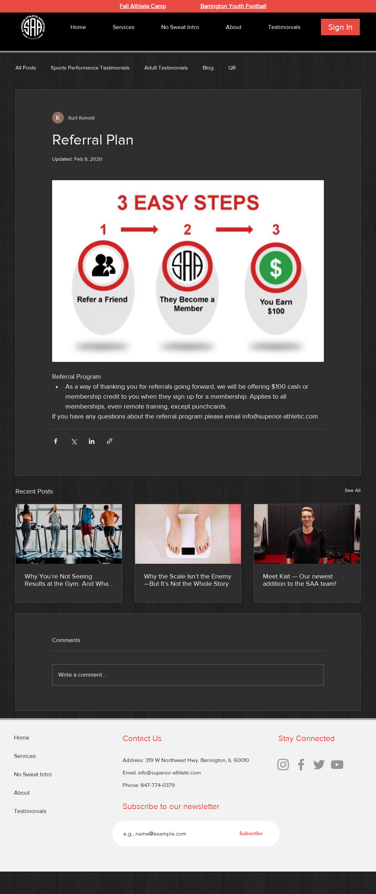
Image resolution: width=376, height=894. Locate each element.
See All (353, 490)
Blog (208, 67)
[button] (123, 27)
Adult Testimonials (166, 67)
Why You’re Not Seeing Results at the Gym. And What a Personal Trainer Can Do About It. (67, 580)
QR (232, 67)
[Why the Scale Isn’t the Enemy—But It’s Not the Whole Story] (188, 534)
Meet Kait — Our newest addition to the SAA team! (299, 580)
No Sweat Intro (33, 774)
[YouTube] (337, 764)
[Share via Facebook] (55, 441)
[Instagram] (283, 764)
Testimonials (30, 811)
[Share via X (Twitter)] (73, 441)
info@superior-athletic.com (169, 772)
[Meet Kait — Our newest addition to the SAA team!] (307, 534)
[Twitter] (319, 764)
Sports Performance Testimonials (90, 67)
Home (21, 737)
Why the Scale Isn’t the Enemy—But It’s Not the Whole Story (187, 580)
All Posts (25, 67)
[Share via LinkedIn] (91, 441)
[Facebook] (301, 764)
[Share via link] (109, 441)
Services (25, 756)
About (22, 793)
